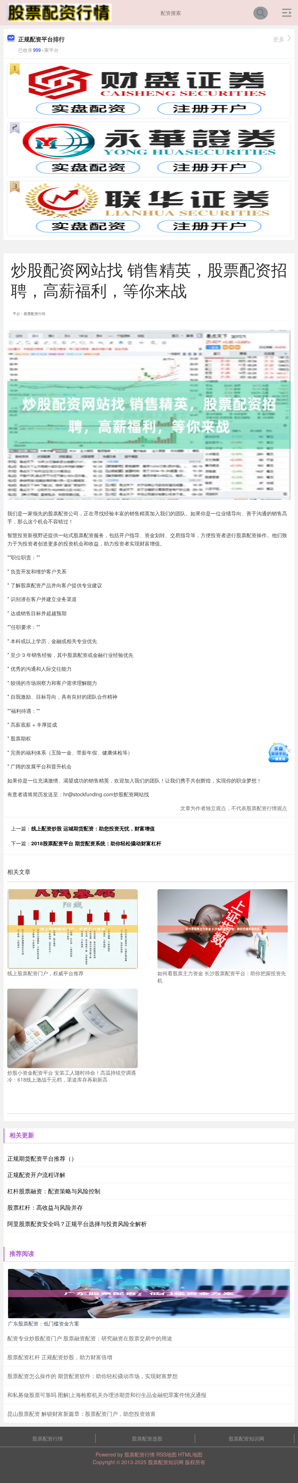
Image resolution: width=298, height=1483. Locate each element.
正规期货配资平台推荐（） (42, 1158)
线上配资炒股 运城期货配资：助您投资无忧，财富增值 (93, 828)
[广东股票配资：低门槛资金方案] (149, 1292)
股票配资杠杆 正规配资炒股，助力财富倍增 (59, 1357)
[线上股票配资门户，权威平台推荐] (72, 928)
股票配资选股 (147, 1438)
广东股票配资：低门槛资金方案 (43, 1323)
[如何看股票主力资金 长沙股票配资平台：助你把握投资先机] (222, 928)
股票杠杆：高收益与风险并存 (45, 1207)
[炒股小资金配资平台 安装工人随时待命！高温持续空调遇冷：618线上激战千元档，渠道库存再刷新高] (72, 1027)
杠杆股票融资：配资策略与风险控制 (53, 1191)
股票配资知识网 (246, 1438)
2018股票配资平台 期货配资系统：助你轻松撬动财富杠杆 (96, 843)
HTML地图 (190, 1454)
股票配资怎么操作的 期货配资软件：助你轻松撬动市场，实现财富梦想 (92, 1376)
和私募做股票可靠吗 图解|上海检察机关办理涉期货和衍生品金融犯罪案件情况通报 (106, 1394)
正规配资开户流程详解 (36, 1175)
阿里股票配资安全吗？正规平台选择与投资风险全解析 (77, 1224)
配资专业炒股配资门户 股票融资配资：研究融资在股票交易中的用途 (89, 1338)
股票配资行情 (47, 1438)
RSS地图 (166, 1454)
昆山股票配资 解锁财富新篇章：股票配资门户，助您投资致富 (81, 1413)
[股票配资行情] (59, 12)
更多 (279, 39)
